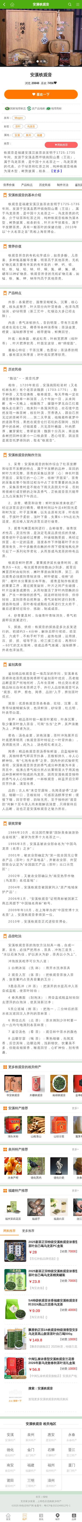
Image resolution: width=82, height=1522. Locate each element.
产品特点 (27, 185)
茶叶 (18, 126)
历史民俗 (45, 185)
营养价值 (9, 185)
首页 (38, 1496)
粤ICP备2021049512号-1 (57, 1505)
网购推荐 (62, 145)
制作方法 (62, 185)
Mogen (19, 118)
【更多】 (57, 171)
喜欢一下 (43, 94)
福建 (39, 135)
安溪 (17, 135)
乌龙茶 (31, 126)
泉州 (28, 135)
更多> (75, 1108)
